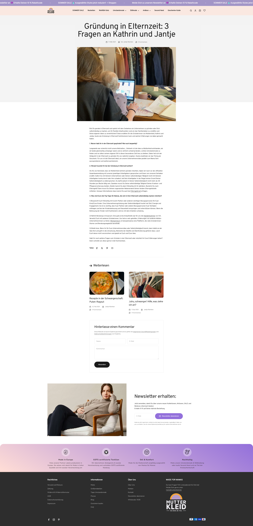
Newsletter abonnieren (136, 496)
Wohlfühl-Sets (104, 10)
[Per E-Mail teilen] (112, 248)
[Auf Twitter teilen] (102, 248)
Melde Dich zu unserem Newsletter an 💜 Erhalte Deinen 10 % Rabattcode (128, 3)
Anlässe (146, 10)
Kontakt (131, 492)
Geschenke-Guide (174, 10)
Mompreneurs (115, 221)
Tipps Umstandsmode (98, 492)
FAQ (92, 507)
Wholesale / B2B (134, 500)
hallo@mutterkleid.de (174, 490)
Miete (93, 485)
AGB (49, 496)
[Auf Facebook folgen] (48, 519)
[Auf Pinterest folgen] (59, 519)
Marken (130, 489)
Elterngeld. (134, 191)
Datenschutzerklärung (55, 500)
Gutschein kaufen (97, 503)
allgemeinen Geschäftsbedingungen (144, 332)
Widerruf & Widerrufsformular (58, 492)
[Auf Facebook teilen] (97, 248)
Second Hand (159, 10)
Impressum (51, 503)
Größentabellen (96, 489)
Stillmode (133, 10)
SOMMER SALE (78, 10)
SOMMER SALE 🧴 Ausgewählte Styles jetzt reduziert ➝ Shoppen (51, 3)
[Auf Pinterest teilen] (107, 248)
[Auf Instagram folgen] (53, 519)
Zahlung (50, 489)
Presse (93, 496)
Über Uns (131, 485)
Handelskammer (149, 216)
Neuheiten (91, 10)
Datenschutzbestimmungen (103, 334)
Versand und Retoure (55, 485)
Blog (92, 500)
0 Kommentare (142, 42)
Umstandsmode (118, 10)
